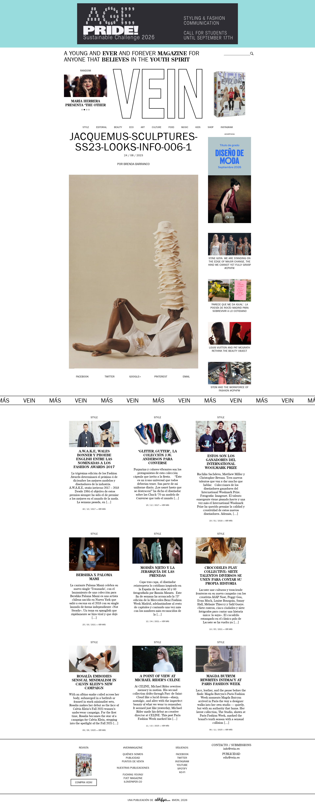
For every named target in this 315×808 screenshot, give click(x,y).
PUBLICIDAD (133, 758)
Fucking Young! (133, 775)
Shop (210, 127)
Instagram (227, 127)
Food (171, 127)
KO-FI (182, 772)
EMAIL (186, 377)
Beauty (118, 127)
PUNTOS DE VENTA (133, 761)
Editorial (101, 127)
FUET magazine (133, 778)
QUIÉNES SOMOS (133, 754)
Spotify (182, 769)
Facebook (182, 754)
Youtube (182, 765)
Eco (131, 127)
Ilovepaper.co (133, 782)
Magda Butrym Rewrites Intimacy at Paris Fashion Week (221, 680)
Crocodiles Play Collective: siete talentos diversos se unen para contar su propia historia (221, 575)
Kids (197, 127)
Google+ (6, 806)
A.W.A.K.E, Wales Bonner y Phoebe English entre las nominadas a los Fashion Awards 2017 (94, 459)
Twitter (182, 758)
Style (86, 127)
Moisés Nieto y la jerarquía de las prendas (157, 572)
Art (143, 127)
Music (184, 127)
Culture (156, 127)
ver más (102, 509)
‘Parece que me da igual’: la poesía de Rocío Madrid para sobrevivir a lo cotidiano (229, 308)
